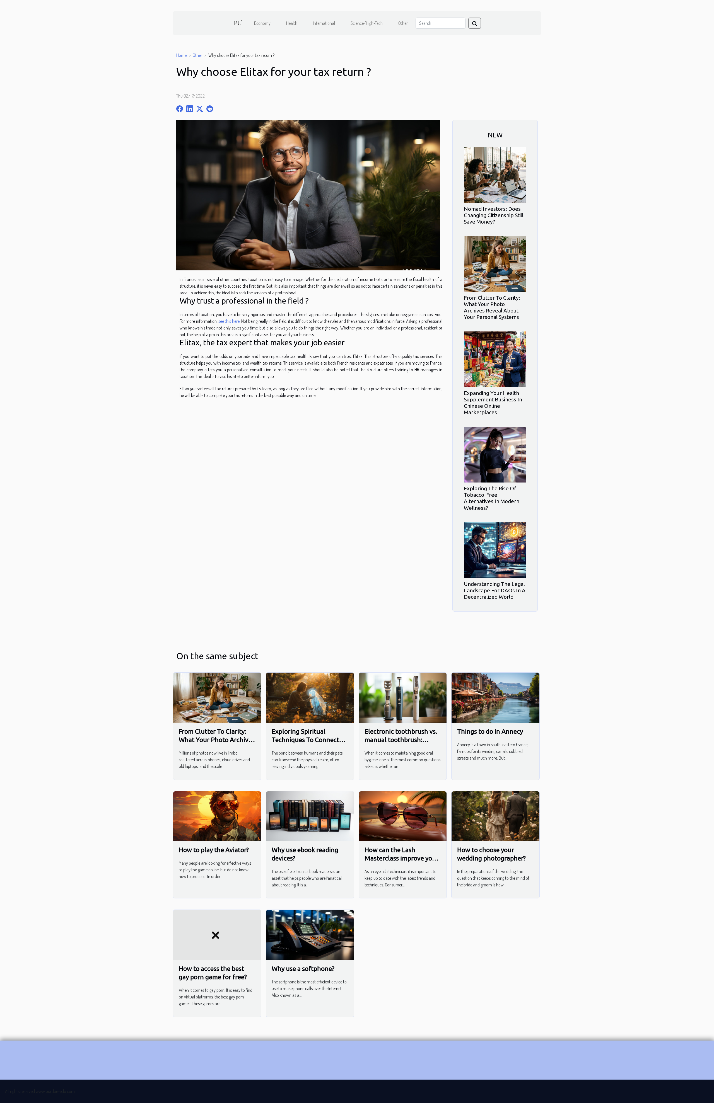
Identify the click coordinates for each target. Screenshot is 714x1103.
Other (403, 23)
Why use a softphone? (303, 968)
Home (181, 55)
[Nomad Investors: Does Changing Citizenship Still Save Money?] (495, 174)
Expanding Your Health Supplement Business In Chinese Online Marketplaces (493, 402)
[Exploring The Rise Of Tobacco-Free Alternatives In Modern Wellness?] (495, 454)
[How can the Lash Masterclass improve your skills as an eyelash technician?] (403, 815)
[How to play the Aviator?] (217, 815)
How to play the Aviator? (214, 849)
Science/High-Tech (367, 23)
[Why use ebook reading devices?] (310, 815)
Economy (262, 23)
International (324, 23)
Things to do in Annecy (490, 731)
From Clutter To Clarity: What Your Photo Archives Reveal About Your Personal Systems (492, 307)
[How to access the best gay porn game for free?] (217, 934)
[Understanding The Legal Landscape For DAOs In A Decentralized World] (495, 549)
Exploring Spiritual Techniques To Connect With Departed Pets (305, 740)
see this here (229, 321)
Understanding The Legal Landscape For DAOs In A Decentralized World (494, 590)
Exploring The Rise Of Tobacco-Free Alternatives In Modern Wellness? (491, 498)
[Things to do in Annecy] (495, 697)
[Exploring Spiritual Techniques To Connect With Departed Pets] (310, 697)
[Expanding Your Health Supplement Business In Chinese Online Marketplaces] (495, 359)
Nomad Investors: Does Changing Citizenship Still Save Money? (494, 215)
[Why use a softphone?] (310, 934)
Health (291, 23)
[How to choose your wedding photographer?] (495, 815)
